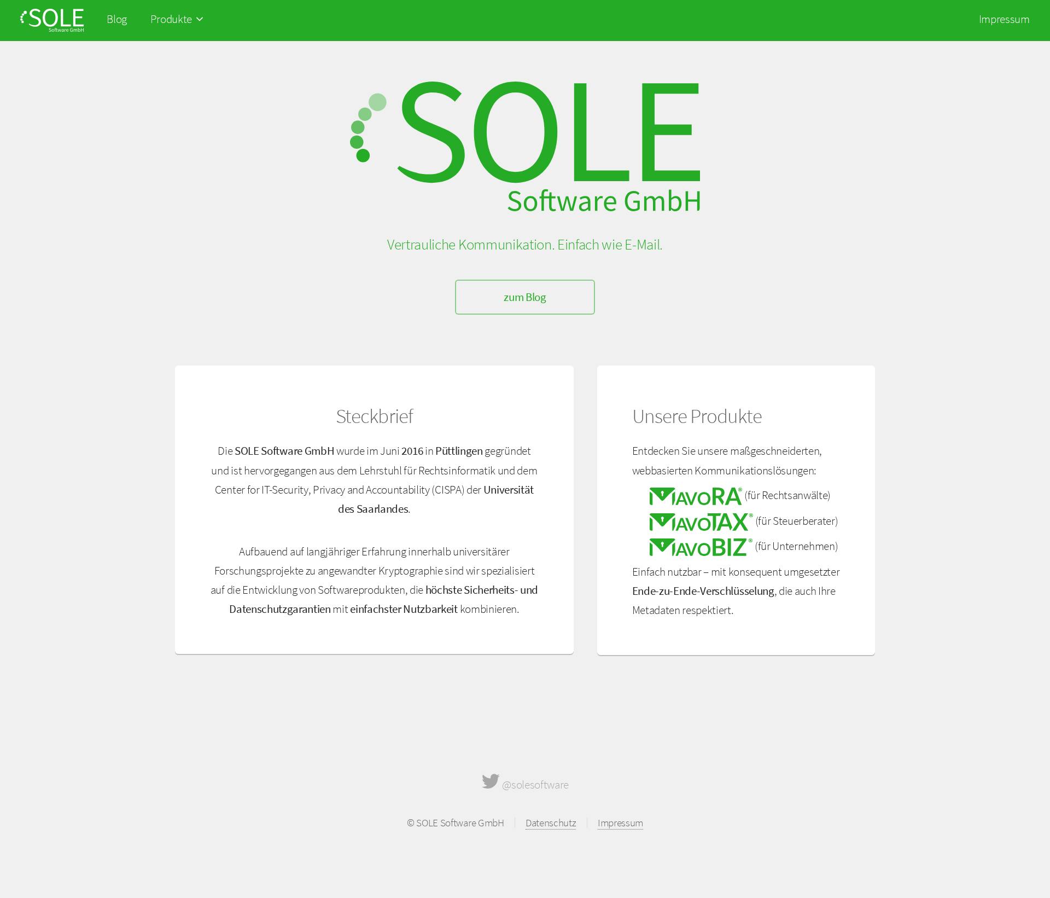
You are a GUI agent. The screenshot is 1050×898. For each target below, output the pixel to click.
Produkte (173, 18)
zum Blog (525, 296)
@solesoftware (534, 784)
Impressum (1004, 18)
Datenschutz (551, 822)
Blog (117, 18)
